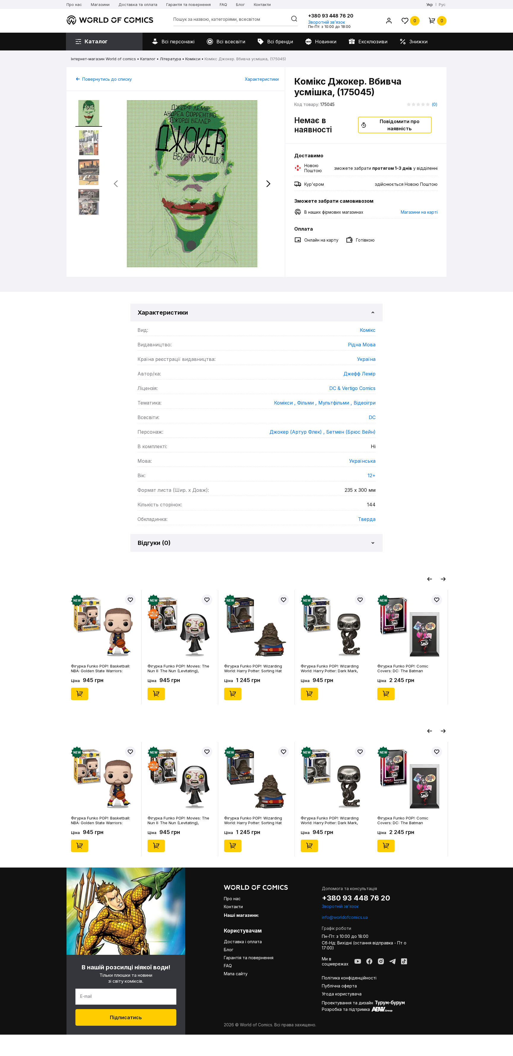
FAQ (223, 4)
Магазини (100, 4)
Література (170, 58)
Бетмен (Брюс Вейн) (351, 432)
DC (372, 417)
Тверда (367, 519)
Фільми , (307, 403)
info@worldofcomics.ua (345, 917)
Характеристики (262, 79)
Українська (362, 461)
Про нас (74, 4)
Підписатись (126, 1017)
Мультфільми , (336, 403)
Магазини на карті (419, 212)
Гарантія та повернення (188, 4)
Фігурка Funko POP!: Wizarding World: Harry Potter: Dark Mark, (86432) (330, 668)
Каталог (148, 58)
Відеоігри (365, 403)
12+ (372, 475)
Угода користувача (342, 993)
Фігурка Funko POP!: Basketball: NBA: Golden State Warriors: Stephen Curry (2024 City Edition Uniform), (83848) (101, 668)
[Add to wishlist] (130, 599)
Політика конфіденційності (349, 977)
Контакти (262, 4)
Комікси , (285, 403)
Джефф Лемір (359, 374)
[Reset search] (294, 18)
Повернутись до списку (107, 79)
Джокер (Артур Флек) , (298, 432)
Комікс (368, 330)
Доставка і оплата (243, 941)
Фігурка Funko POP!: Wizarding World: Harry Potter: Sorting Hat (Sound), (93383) (253, 668)
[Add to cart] (79, 694)
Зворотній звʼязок (326, 22)
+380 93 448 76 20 (330, 16)
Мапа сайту (236, 973)
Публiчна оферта (339, 985)
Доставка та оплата (137, 4)
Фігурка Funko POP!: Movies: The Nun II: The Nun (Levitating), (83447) (178, 668)
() (435, 104)
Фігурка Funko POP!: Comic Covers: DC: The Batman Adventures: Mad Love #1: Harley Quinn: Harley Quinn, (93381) (407, 668)
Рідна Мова (362, 345)
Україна (366, 359)
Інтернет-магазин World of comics (103, 58)
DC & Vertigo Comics (352, 388)
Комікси (192, 58)
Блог (240, 4)
